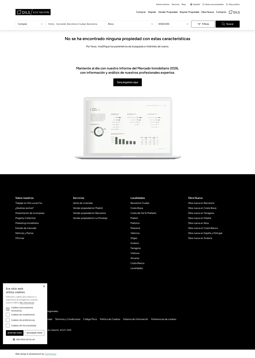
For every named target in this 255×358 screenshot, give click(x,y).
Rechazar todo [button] (34, 333)
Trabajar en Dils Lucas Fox (28, 203)
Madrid (134, 218)
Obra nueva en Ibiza (198, 223)
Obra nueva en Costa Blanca (203, 228)
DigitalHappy (50, 354)
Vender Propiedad (167, 12)
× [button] (44, 286)
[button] (25, 339)
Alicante (134, 258)
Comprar (141, 12)
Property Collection (25, 218)
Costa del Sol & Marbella (143, 213)
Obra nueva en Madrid (199, 218)
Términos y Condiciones (67, 319)
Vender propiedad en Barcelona (89, 213)
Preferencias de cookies (163, 319)
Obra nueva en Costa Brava (202, 208)
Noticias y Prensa (24, 233)
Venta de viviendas (83, 203)
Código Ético (90, 319)
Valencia (134, 233)
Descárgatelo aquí (127, 82)
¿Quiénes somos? (24, 208)
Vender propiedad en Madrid (88, 208)
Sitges (133, 238)
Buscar (230, 24)
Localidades (136, 268)
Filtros (205, 24)
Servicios (175, 4)
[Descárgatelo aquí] (127, 128)
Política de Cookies (110, 319)
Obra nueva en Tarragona (201, 213)
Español (196, 4)
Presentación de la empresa (29, 213)
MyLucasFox (234, 4)
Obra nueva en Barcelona (201, 203)
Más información (27, 302)
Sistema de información (135, 319)
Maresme (135, 228)
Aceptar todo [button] (15, 333)
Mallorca (134, 223)
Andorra (134, 243)
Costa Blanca (137, 263)
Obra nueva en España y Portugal (205, 233)
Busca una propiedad (214, 4)
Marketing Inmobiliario (27, 223)
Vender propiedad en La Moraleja (90, 218)
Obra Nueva (207, 12)
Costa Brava (136, 208)
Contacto (221, 12)
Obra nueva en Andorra (200, 238)
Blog (184, 4)
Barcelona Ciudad (139, 203)
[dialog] (25, 313)
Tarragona (135, 248)
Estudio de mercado (25, 228)
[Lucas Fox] (33, 12)
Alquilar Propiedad (189, 12)
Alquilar (152, 12)
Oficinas (19, 238)
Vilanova (134, 253)
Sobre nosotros (162, 4)
